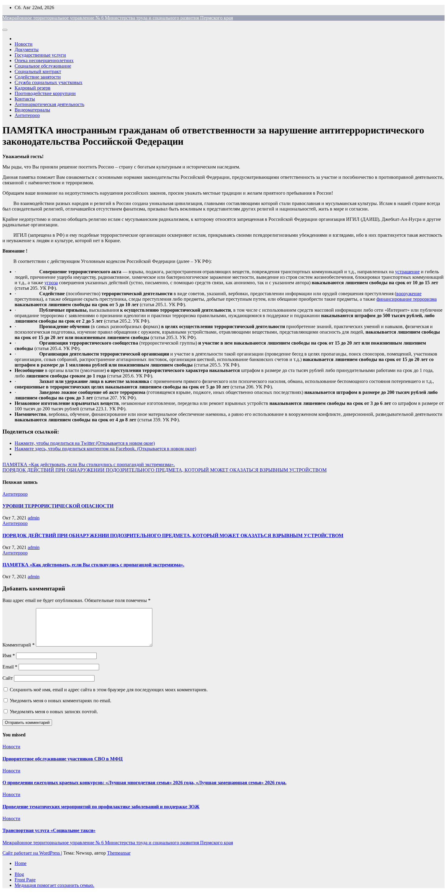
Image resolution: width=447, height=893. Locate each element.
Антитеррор (27, 115)
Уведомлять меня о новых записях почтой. (54, 711)
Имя (8, 655)
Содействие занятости (38, 77)
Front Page (25, 879)
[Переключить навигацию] (4, 30)
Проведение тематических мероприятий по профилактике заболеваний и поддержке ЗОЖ (100, 806)
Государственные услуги (40, 55)
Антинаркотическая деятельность (49, 104)
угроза (51, 282)
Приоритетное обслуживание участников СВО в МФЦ (62, 758)
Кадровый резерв (32, 87)
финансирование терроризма (406, 299)
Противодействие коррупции (45, 93)
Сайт (7, 678)
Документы (27, 49)
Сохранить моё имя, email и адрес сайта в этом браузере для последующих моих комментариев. (109, 689)
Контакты (25, 98)
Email (9, 666)
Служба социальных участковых (48, 82)
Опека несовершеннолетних (44, 60)
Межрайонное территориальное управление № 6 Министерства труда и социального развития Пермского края (117, 17)
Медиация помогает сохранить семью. (54, 885)
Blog (19, 874)
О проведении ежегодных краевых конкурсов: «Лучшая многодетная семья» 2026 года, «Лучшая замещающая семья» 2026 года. (144, 782)
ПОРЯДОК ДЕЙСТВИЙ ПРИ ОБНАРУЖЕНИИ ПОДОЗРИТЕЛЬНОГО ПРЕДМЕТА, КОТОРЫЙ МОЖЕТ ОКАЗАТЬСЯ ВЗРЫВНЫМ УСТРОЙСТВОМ (164, 470)
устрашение (407, 271)
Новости (24, 44)
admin (34, 517)
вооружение (408, 293)
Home (20, 863)
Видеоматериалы (32, 109)
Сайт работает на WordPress (31, 853)
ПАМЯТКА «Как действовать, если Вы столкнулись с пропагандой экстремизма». (88, 464)
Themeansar (118, 853)
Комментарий (18, 644)
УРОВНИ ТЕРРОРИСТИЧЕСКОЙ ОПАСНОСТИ (57, 506)
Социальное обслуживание (43, 66)
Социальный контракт (38, 71)
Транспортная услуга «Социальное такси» (48, 830)
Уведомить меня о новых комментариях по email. (60, 700)
